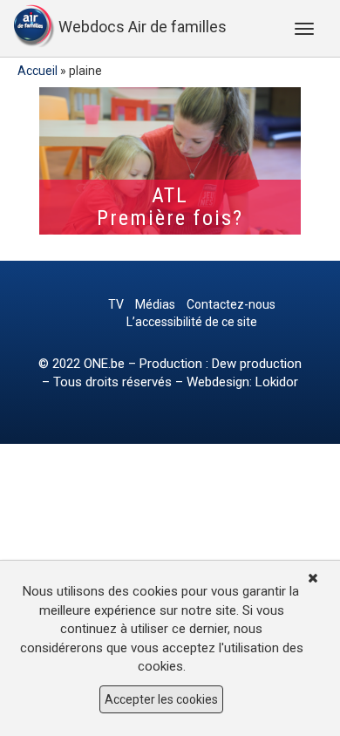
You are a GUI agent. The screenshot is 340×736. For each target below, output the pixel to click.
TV (116, 304)
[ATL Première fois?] (170, 161)
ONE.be (104, 363)
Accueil (37, 71)
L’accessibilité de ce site (191, 322)
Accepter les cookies (161, 699)
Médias (155, 304)
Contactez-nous (231, 304)
